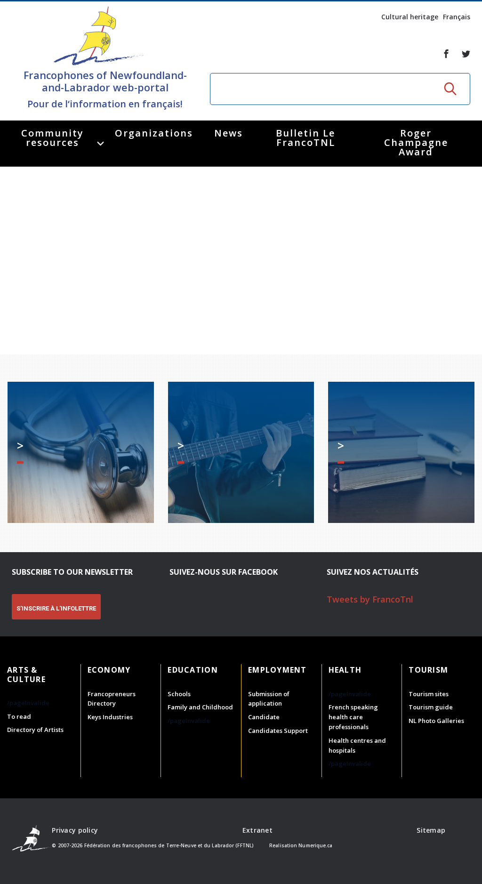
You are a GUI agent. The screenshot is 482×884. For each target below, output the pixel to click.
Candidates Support (278, 730)
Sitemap (431, 830)
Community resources (52, 138)
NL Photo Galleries (436, 720)
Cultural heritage (409, 16)
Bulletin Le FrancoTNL (305, 138)
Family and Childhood (200, 707)
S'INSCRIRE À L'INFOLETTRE (56, 608)
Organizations (154, 133)
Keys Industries (110, 717)
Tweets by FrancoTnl (370, 599)
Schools (179, 694)
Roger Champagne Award (416, 142)
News (228, 133)
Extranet (257, 830)
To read (19, 716)
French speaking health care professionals (353, 717)
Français (456, 16)
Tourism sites (429, 694)
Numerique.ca (315, 845)
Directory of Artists (35, 729)
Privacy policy (75, 830)
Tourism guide (431, 707)
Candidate (264, 717)
